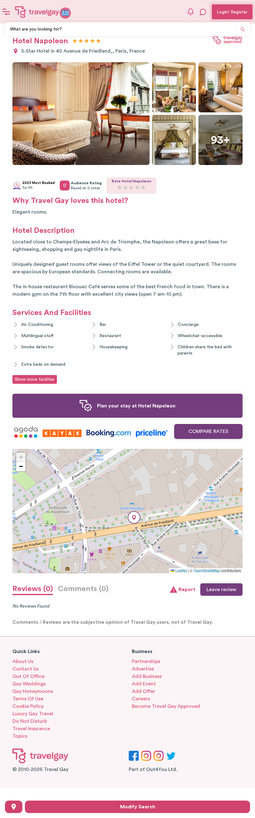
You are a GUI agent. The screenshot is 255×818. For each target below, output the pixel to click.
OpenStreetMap (206, 570)
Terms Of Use (27, 698)
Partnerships (146, 661)
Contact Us (25, 668)
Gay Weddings (29, 683)
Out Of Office (28, 676)
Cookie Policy (28, 706)
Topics (19, 736)
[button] (134, 517)
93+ (220, 140)
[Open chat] (203, 12)
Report (186, 589)
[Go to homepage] (37, 12)
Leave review (221, 589)
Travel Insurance (31, 728)
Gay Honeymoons (32, 691)
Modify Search (137, 806)
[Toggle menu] (6, 12)
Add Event (144, 683)
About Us (22, 661)
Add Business (147, 676)
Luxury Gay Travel (32, 713)
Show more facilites (34, 379)
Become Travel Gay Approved (166, 706)
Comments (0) (83, 589)
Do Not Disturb (29, 721)
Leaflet (180, 570)
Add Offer (143, 691)
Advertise (143, 668)
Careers (141, 698)
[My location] (13, 807)
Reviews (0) (32, 589)
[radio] (75, 41)
